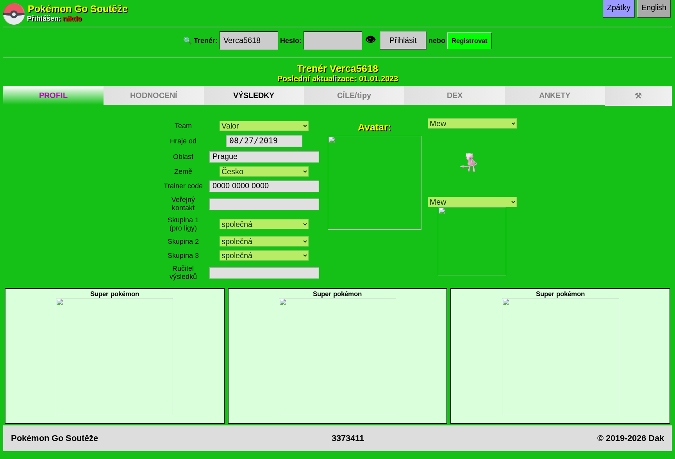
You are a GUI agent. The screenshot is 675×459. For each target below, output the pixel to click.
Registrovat (470, 41)
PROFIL (53, 95)
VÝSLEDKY (253, 95)
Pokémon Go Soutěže (78, 8)
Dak (656, 438)
